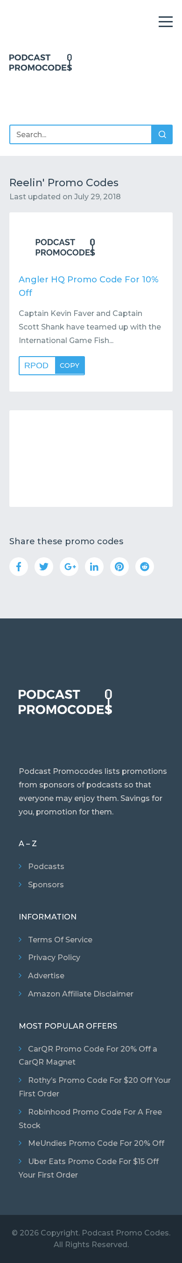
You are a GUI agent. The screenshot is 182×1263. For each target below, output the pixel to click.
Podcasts (46, 866)
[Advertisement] (91, 459)
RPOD (51, 365)
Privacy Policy (54, 957)
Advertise (46, 975)
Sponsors (46, 884)
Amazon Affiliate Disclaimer (80, 993)
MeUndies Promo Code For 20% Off (96, 1143)
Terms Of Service (60, 939)
